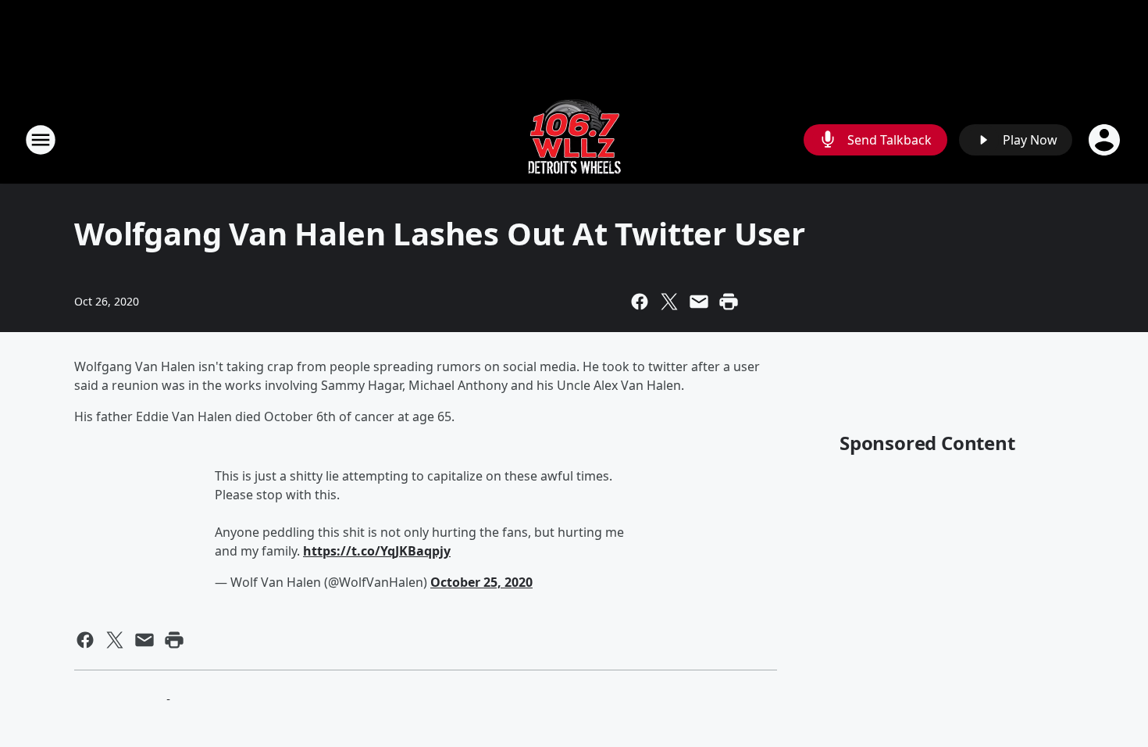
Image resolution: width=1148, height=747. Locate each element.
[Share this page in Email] (699, 302)
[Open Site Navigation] (40, 139)
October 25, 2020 (481, 582)
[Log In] (1106, 139)
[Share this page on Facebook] (640, 302)
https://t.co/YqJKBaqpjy (377, 550)
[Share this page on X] (669, 302)
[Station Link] (574, 139)
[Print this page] (729, 302)
